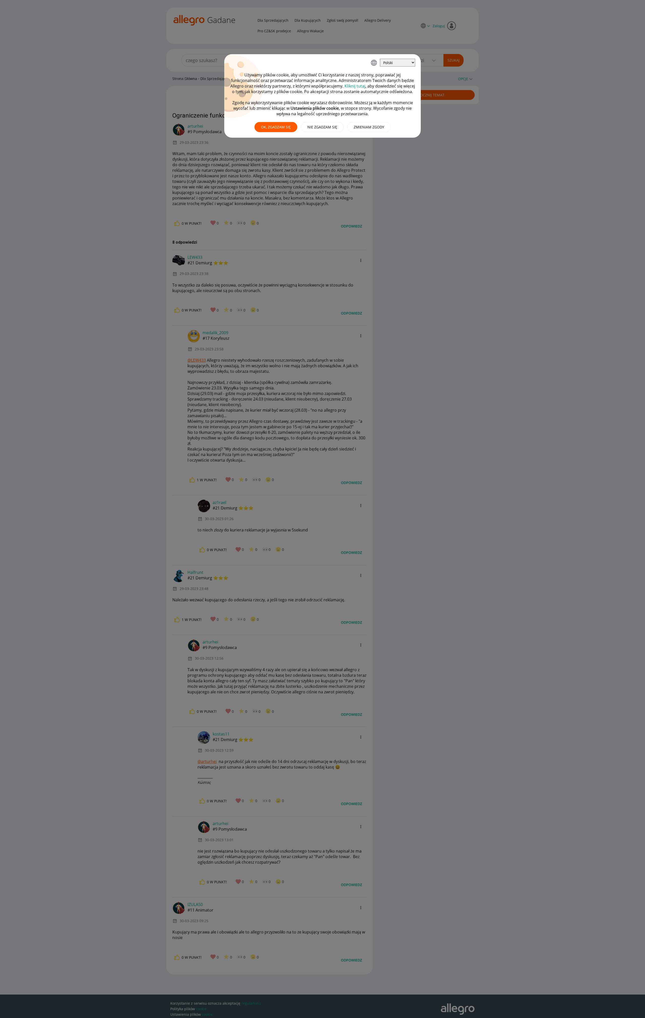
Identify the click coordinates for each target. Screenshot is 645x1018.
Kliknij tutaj (354, 86)
